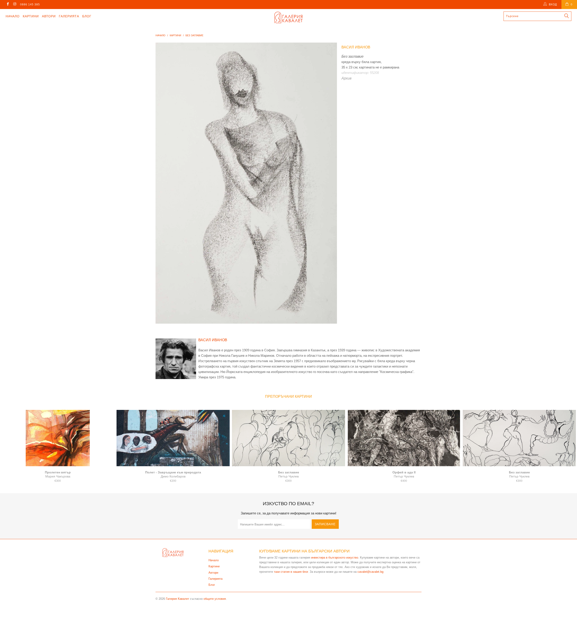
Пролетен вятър (57, 438)
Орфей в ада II (403, 438)
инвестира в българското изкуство (334, 557)
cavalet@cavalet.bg (370, 571)
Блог (87, 16)
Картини (31, 16)
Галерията (69, 16)
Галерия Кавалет (177, 598)
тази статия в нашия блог (291, 571)
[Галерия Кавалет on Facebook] (7, 4)
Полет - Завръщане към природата (173, 438)
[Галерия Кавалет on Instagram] (14, 4)
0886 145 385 (30, 4)
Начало (13, 16)
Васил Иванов (355, 47)
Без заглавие (288, 438)
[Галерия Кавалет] (288, 17)
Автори (49, 16)
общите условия (215, 598)
